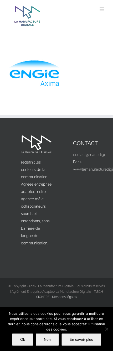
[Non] (106, 329)
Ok (22, 339)
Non (47, 339)
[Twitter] (91, 181)
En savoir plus (81, 339)
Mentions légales (64, 297)
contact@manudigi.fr (90, 155)
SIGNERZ (43, 297)
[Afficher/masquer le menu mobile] (102, 9)
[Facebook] (79, 181)
